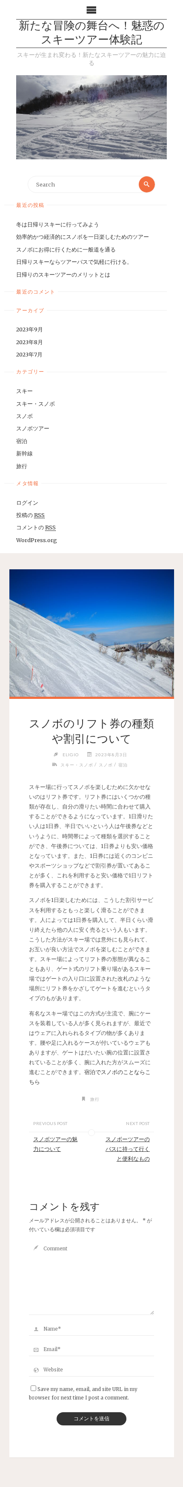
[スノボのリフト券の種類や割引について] (91, 633)
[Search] (147, 184)
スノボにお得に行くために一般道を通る (66, 249)
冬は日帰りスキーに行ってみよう (57, 224)
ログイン (27, 502)
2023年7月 (29, 354)
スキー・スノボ (35, 403)
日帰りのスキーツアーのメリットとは (63, 274)
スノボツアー (32, 428)
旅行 (21, 466)
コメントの (36, 527)
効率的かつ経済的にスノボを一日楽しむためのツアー (82, 236)
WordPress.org (36, 540)
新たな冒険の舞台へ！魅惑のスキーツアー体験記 (92, 33)
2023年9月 (29, 329)
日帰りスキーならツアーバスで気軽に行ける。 (74, 261)
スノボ (24, 416)
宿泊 (21, 441)
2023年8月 (29, 342)
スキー (24, 390)
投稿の (30, 515)
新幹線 (24, 453)
